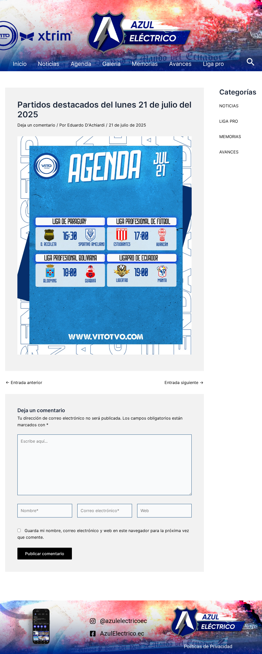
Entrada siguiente (184, 382)
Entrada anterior (24, 382)
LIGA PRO (228, 121)
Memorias (145, 63)
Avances (180, 63)
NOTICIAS (228, 105)
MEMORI (227, 136)
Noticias (48, 63)
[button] (250, 62)
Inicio (20, 63)
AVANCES (228, 151)
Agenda (81, 63)
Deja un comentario (36, 125)
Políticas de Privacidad (208, 646)
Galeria (111, 63)
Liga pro (213, 63)
